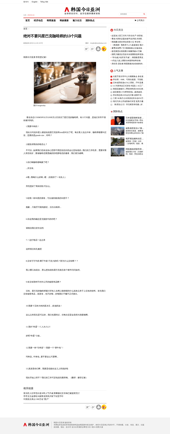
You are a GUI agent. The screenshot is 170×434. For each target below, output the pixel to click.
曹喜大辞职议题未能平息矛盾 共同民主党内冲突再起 (133, 39)
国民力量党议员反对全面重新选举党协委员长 (130, 54)
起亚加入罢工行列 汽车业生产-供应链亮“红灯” (130, 36)
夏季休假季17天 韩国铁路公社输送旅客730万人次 (132, 48)
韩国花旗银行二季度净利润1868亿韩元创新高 (132, 89)
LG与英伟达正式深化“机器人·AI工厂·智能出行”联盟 (134, 86)
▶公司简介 (140, 20)
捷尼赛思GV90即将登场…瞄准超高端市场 (130, 92)
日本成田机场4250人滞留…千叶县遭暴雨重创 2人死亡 (135, 83)
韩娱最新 (64, 20)
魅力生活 (77, 20)
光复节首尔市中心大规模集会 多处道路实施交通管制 (134, 76)
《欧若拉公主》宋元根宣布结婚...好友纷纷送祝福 (133, 104)
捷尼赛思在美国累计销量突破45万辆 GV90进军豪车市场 (134, 51)
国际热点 (90, 20)
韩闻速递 (51, 20)
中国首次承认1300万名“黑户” (36, 399)
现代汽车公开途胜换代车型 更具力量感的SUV (132, 101)
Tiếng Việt (44, 2)
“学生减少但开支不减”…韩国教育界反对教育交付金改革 (134, 57)
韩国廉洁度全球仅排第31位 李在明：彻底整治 (130, 42)
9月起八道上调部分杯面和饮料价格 (126, 61)
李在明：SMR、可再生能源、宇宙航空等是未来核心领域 (136, 80)
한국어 (26, 2)
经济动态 (38, 20)
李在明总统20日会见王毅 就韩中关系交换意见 (132, 95)
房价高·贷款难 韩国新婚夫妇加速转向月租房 (129, 64)
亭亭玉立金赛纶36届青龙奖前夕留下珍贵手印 (43, 396)
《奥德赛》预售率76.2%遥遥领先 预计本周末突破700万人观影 (137, 45)
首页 (27, 20)
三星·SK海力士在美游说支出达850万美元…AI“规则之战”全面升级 (140, 98)
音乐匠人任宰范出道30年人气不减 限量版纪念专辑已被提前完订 (51, 393)
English (34, 2)
